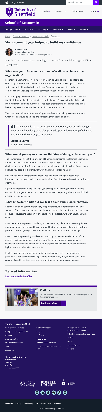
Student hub (41, 339)
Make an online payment (46, 343)
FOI (36, 403)
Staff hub (40, 335)
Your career (55, 36)
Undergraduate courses (14, 328)
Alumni (70, 338)
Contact (70, 349)
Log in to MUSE (18, 2)
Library (70, 341)
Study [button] (45, 11)
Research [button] (59, 11)
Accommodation (11, 339)
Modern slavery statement (50, 403)
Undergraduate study (40, 36)
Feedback (9, 403)
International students (14, 343)
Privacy (18, 403)
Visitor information (43, 328)
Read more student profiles (18, 276)
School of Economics (22, 22)
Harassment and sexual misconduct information (76, 329)
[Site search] (96, 2)
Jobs (7, 346)
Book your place (49, 303)
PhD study (9, 335)
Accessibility (28, 403)
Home (7, 36)
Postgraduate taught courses (16, 331)
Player (39, 331)
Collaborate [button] (77, 11)
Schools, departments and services (81, 334)
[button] (13, 30)
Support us (9, 350)
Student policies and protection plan (48, 347)
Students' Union (73, 345)
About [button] (94, 11)
